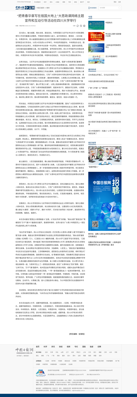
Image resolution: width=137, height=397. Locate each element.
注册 (119, 2)
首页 (37, 347)
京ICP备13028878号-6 (93, 374)
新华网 (53, 361)
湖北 (37, 355)
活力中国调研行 (111, 56)
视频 (64, 2)
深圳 (100, 355)
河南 (116, 352)
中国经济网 (91, 361)
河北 (57, 352)
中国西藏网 (109, 361)
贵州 (74, 355)
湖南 (42, 355)
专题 (90, 17)
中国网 (60, 361)
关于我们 (19, 356)
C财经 (57, 2)
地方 (88, 2)
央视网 (74, 361)
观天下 (82, 2)
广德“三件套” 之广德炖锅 (97, 88)
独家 (91, 347)
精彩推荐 (92, 143)
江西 (105, 352)
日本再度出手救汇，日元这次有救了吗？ (103, 75)
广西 (53, 355)
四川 (68, 355)
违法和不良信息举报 (53, 370)
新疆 (95, 355)
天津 (51, 352)
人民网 (47, 361)
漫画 (84, 347)
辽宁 (67, 352)
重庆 (63, 355)
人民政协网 (62, 364)
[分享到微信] (78, 26)
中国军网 (45, 364)
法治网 (70, 364)
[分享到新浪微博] (81, 26)
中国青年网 (82, 361)
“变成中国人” (93, 167)
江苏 (89, 352)
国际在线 (67, 361)
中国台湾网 (100, 361)
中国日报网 (40, 8)
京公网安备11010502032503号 (57, 374)
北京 (46, 352)
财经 (61, 347)
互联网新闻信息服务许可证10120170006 (74, 370)
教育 (48, 8)
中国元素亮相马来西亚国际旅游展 (101, 81)
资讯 (51, 2)
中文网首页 (37, 2)
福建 (100, 352)
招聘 (99, 347)
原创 (75, 2)
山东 (110, 352)
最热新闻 (92, 69)
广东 (47, 355)
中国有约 (108, 23)
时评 (45, 2)
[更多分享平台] (84, 26)
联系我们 (26, 356)
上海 (84, 352)
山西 (62, 352)
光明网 (38, 364)
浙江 (95, 352)
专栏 (69, 2)
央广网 (117, 361)
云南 (79, 355)
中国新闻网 (53, 364)
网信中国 (22, 26)
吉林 (72, 352)
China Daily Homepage (24, 2)
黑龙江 (78, 352)
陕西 (89, 355)
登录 (115, 2)
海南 (58, 355)
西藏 (84, 355)
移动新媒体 (93, 8)
